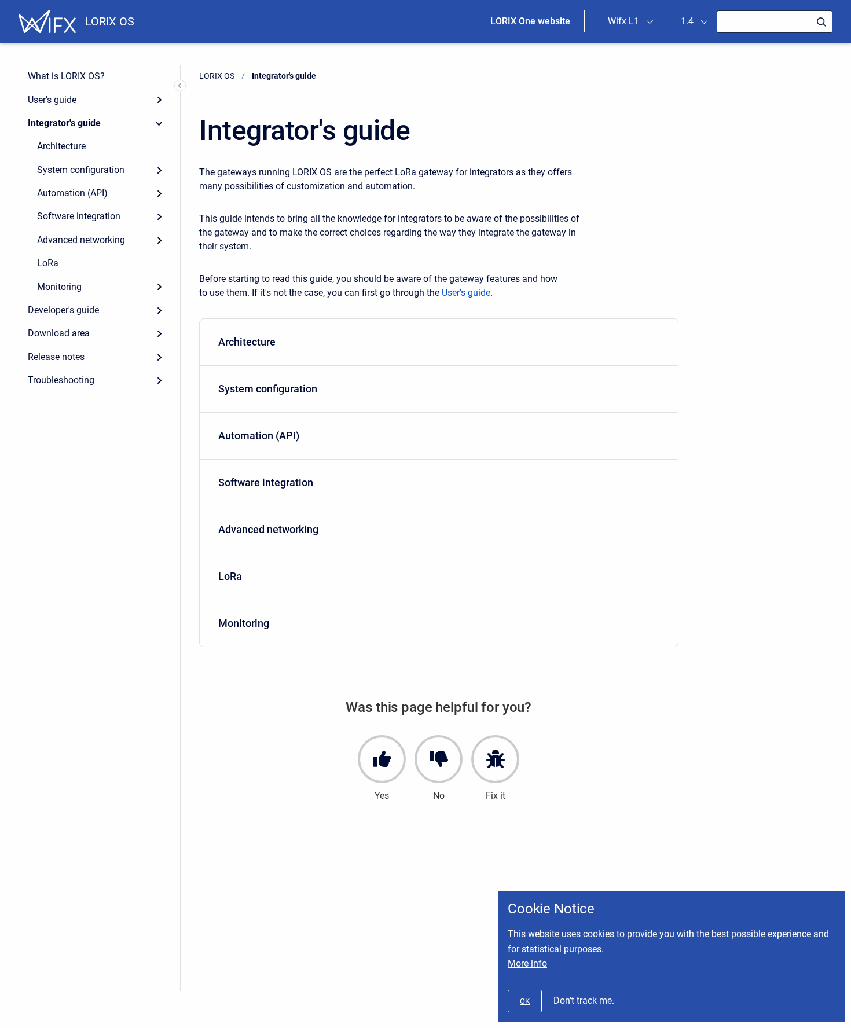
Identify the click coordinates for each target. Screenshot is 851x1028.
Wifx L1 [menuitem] (623, 21)
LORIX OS (109, 21)
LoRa (47, 263)
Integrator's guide (64, 123)
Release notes (56, 356)
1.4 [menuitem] (687, 21)
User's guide (52, 99)
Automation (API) (72, 193)
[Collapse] (159, 123)
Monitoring (59, 286)
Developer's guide (63, 309)
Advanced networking (81, 239)
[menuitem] (439, 342)
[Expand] (159, 99)
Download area (59, 333)
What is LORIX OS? (66, 76)
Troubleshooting (61, 380)
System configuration (80, 169)
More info (527, 963)
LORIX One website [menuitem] (530, 21)
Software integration (78, 216)
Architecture (61, 146)
